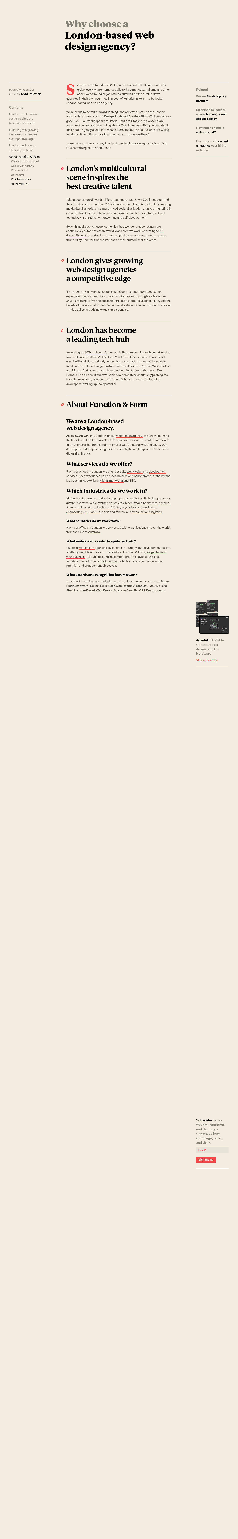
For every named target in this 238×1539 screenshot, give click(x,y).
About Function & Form (24, 157)
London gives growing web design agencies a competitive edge (23, 134)
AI (86, 512)
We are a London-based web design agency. (25, 163)
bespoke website (108, 561)
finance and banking (80, 507)
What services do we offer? (19, 172)
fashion (164, 503)
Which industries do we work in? (21, 181)
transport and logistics (147, 512)
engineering (74, 512)
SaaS (93, 512)
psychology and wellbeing (138, 507)
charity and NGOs (107, 507)
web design (135, 472)
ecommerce (120, 476)
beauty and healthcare (143, 503)
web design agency (129, 436)
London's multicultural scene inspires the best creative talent (23, 118)
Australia (94, 532)
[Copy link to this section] (62, 168)
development (157, 472)
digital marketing (112, 481)
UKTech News (93, 352)
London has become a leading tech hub (22, 148)
